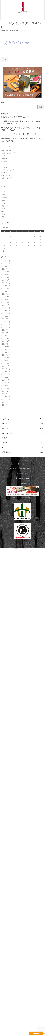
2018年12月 (6, 369)
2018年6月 (5, 383)
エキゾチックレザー (9, 153)
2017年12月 (6, 396)
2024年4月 (5, 280)
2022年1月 (5, 305)
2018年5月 (5, 385)
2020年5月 (5, 341)
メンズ (4, 184)
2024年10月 (6, 266)
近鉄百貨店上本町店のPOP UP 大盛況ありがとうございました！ (22, 139)
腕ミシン (5, 206)
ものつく (5, 186)
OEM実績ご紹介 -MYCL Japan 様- (15, 117)
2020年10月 (6, 327)
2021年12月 (6, 308)
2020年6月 (5, 338)
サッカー (5, 159)
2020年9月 (5, 330)
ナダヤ (4, 164)
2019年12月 (6, 349)
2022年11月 (6, 294)
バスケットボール (8, 170)
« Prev (4, 59)
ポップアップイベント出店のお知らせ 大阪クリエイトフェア (21, 129)
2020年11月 (6, 324)
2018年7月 (5, 380)
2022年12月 (6, 291)
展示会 (4, 197)
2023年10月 (6, 286)
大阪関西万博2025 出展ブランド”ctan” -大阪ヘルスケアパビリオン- (22, 122)
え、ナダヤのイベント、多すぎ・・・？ (18, 134)
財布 (3, 211)
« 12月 (3, 251)
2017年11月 (6, 399)
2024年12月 (6, 261)
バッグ (4, 172)
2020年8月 (5, 333)
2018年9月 (5, 377)
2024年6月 (5, 274)
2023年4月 (5, 288)
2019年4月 (5, 363)
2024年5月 (5, 277)
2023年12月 (6, 283)
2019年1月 (5, 366)
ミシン (4, 181)
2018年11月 (6, 372)
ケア (3, 156)
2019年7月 (5, 358)
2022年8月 (5, 297)
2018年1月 (5, 394)
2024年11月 (6, 263)
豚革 (3, 209)
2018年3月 (5, 391)
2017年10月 (6, 402)
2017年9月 (5, 405)
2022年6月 (5, 299)
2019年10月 (6, 355)
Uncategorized (6, 150)
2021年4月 (5, 319)
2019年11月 (6, 352)
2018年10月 (6, 374)
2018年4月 (5, 388)
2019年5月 (5, 360)
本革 (3, 200)
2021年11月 (6, 311)
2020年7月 (5, 335)
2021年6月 (5, 316)
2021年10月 (6, 313)
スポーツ (5, 161)
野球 (3, 214)
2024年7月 (5, 272)
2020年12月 (6, 322)
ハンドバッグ (6, 175)
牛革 (3, 203)
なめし (4, 167)
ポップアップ (6, 178)
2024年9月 (5, 269)
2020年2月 (5, 347)
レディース (6, 192)
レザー (4, 189)
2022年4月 (5, 302)
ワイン (4, 195)
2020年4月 (5, 344)
